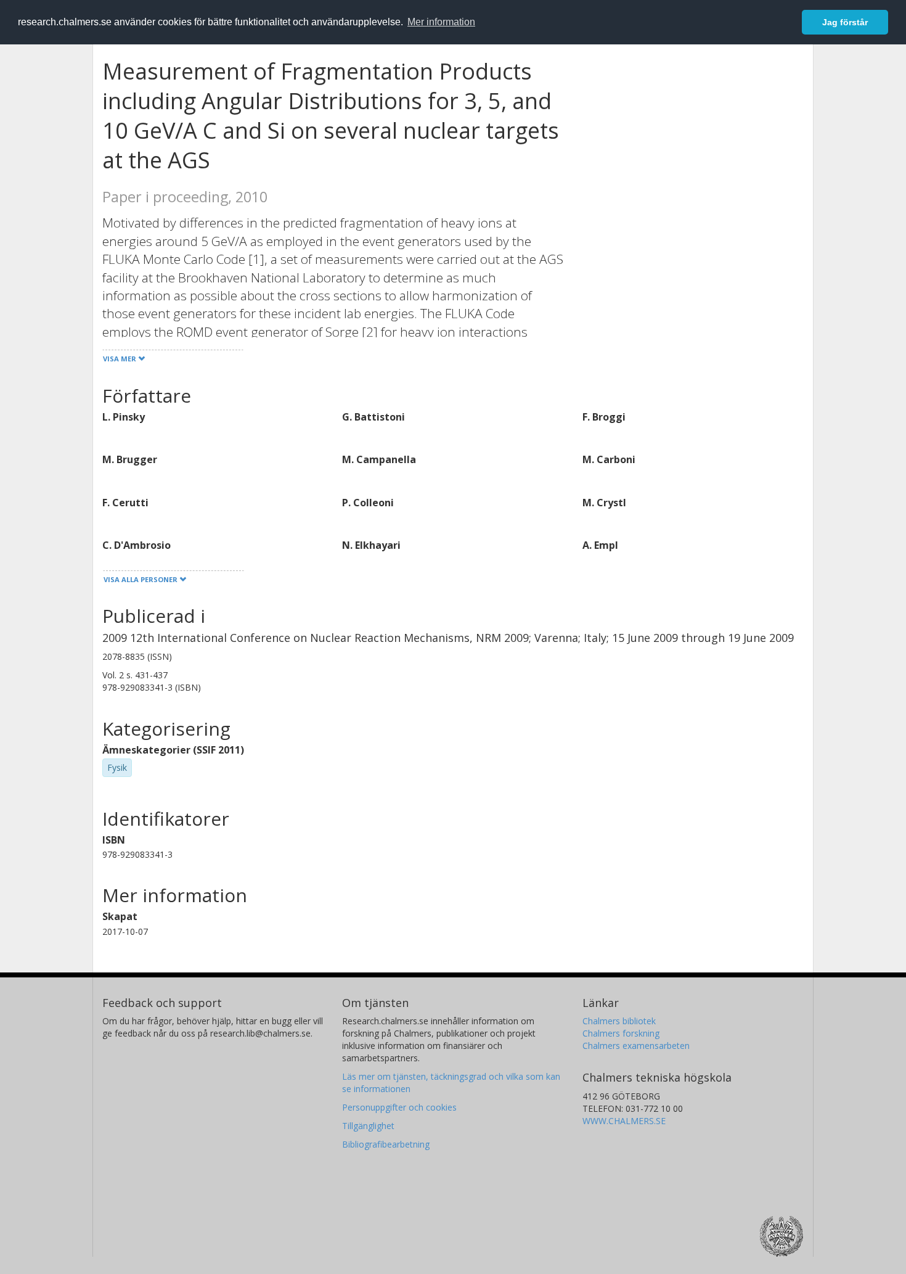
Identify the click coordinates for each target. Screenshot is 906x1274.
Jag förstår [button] (845, 22)
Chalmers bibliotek (619, 1021)
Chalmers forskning (620, 1033)
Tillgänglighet (368, 1126)
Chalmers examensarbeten (636, 1045)
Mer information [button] (441, 22)
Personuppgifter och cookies (399, 1107)
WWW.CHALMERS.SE (624, 1121)
